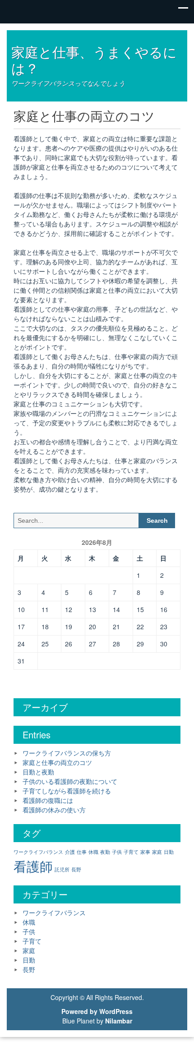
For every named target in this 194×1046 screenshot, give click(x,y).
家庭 (157, 851)
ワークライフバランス (38, 851)
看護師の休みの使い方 (54, 809)
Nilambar (118, 1020)
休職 (93, 851)
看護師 (33, 865)
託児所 (62, 869)
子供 (117, 851)
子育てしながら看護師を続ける (67, 790)
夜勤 (105, 851)
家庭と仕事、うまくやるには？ (94, 60)
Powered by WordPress (97, 1011)
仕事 (82, 851)
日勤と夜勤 (38, 771)
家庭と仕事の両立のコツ (57, 762)
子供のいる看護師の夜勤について (70, 781)
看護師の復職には (48, 800)
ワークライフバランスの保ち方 (67, 752)
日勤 (169, 851)
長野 (76, 869)
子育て (131, 851)
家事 (145, 851)
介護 (70, 851)
